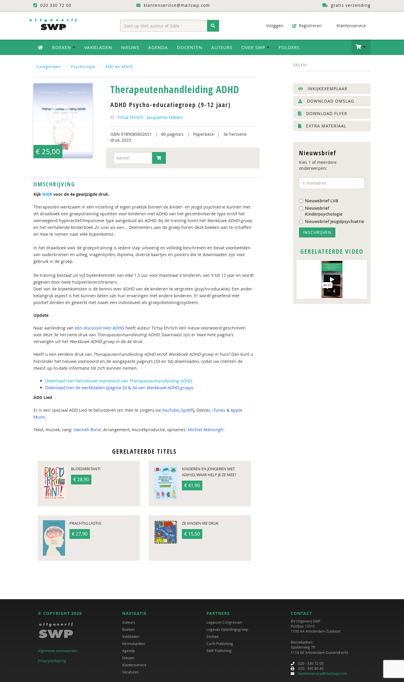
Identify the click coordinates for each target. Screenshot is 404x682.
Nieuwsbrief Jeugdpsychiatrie (334, 221)
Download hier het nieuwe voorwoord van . (119, 381)
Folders (289, 47)
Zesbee (212, 636)
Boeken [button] (62, 47)
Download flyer (326, 113)
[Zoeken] (213, 26)
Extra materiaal (325, 126)
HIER (47, 194)
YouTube (170, 410)
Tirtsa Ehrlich (130, 117)
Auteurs (221, 47)
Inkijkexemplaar (327, 88)
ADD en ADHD (119, 66)
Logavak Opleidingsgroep (227, 629)
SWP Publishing (219, 650)
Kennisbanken (133, 643)
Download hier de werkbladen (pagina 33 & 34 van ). (119, 387)
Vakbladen (98, 47)
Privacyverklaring (52, 660)
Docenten (189, 47)
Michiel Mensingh (205, 429)
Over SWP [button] (254, 47)
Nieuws (130, 47)
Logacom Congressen (224, 622)
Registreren (310, 25)
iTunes (218, 410)
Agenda (158, 47)
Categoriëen (48, 66)
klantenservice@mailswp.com (322, 673)
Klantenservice (350, 25)
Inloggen (274, 25)
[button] (361, 47)
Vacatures (130, 672)
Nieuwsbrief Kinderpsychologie (323, 211)
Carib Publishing (219, 643)
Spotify (187, 410)
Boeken (128, 629)
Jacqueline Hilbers (165, 117)
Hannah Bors (86, 429)
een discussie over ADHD (99, 328)
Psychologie (83, 66)
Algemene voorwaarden (57, 650)
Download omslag (330, 101)
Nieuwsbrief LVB (321, 200)
